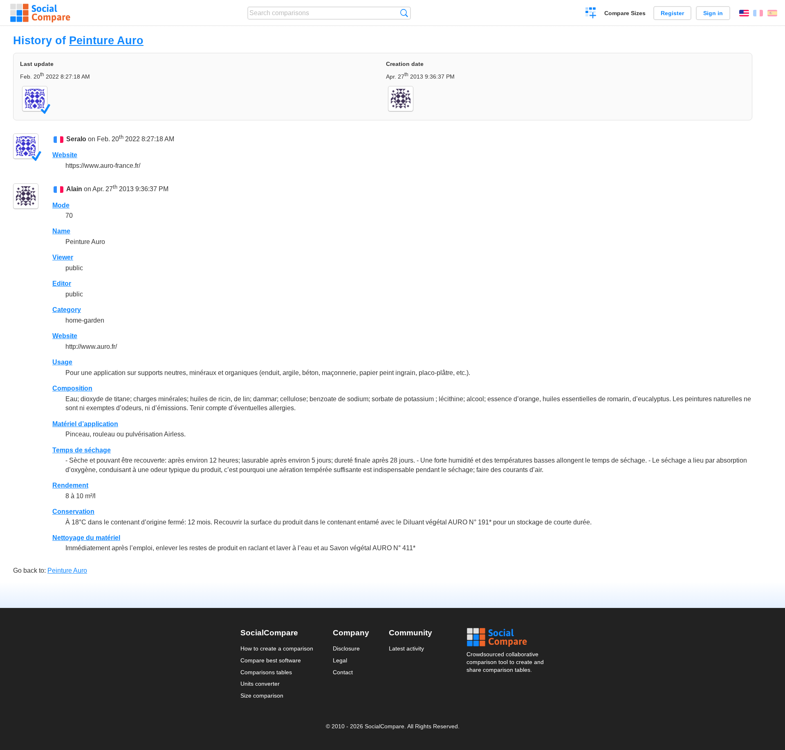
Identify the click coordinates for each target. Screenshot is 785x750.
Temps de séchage (81, 450)
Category (66, 309)
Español (772, 13)
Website (64, 154)
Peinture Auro (106, 40)
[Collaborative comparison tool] (40, 13)
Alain (74, 189)
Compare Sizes (625, 13)
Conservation (73, 511)
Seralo (76, 139)
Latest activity (406, 648)
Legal (340, 660)
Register (672, 13)
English (744, 13)
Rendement (70, 485)
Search (404, 13)
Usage (62, 362)
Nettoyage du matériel (86, 537)
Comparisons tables (266, 672)
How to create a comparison (276, 648)
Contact (343, 672)
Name (61, 231)
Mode (61, 205)
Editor (61, 283)
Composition (72, 388)
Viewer (62, 257)
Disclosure (346, 648)
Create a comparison (591, 13)
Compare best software (270, 660)
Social (506, 637)
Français (758, 13)
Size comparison (261, 695)
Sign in (713, 13)
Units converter (260, 683)
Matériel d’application (85, 423)
